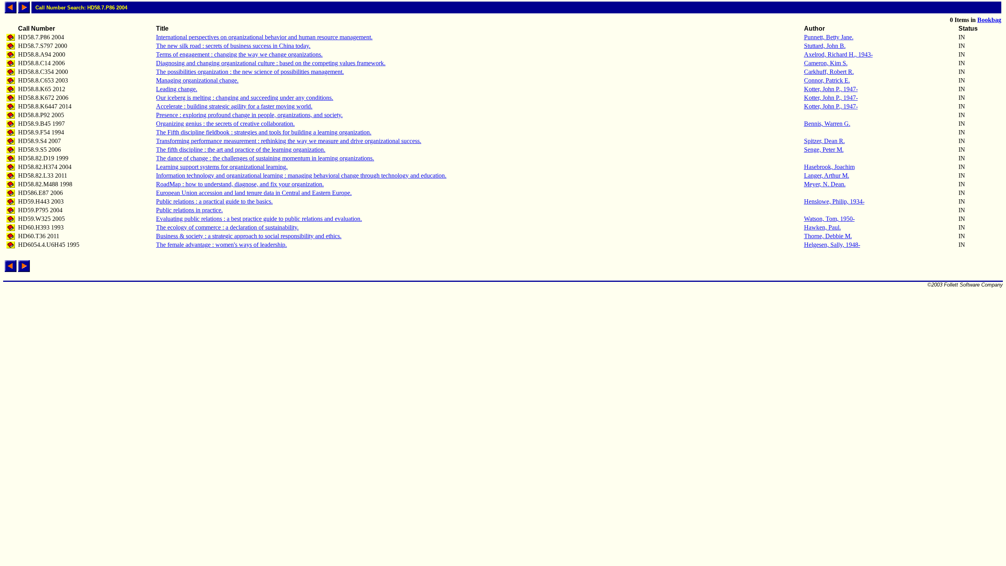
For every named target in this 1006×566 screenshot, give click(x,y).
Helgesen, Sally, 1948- (832, 244)
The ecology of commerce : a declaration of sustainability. (227, 227)
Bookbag (989, 20)
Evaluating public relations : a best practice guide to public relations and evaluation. (259, 218)
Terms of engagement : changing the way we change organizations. (239, 54)
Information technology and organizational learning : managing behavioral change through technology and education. (301, 175)
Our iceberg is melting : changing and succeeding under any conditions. (244, 97)
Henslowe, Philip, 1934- (834, 201)
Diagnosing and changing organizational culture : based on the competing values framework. (271, 63)
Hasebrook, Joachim (829, 167)
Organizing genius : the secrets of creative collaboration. (225, 123)
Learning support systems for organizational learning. (222, 167)
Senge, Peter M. (824, 149)
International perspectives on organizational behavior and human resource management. (264, 37)
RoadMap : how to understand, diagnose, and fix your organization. (240, 184)
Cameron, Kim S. (826, 63)
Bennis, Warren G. (827, 123)
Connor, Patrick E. (827, 80)
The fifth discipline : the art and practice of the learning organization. (240, 149)
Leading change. (176, 89)
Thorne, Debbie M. (828, 236)
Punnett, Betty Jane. (829, 37)
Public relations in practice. (189, 210)
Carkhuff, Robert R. (829, 71)
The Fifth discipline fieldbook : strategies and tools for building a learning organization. (263, 132)
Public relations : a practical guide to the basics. (214, 201)
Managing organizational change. (197, 80)
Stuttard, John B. (825, 45)
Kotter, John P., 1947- (831, 89)
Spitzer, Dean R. (824, 141)
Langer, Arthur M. (826, 175)
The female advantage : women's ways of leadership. (221, 244)
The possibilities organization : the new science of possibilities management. (250, 71)
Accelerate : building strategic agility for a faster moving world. (234, 106)
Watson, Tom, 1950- (829, 218)
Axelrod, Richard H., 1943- (838, 54)
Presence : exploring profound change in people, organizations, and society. (249, 115)
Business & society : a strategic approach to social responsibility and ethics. (248, 236)
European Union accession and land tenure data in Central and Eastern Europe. (254, 192)
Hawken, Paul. (822, 227)
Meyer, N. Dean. (825, 184)
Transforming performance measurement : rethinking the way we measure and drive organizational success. (288, 141)
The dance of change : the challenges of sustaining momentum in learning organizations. (265, 158)
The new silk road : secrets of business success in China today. (233, 45)
